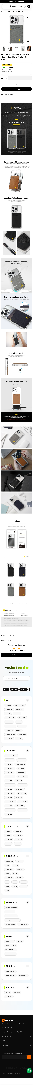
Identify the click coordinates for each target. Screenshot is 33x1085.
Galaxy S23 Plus (22, 810)
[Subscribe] (29, 1057)
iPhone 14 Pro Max (10, 734)
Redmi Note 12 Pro (10, 975)
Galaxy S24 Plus (23, 801)
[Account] (25, 6)
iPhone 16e (17, 713)
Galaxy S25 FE (9, 772)
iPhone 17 (8, 713)
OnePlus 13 (8, 835)
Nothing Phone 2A (10, 924)
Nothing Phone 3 (10, 911)
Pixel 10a (15, 865)
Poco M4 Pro (9, 996)
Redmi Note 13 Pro (10, 971)
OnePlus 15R (18, 831)
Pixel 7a (15, 886)
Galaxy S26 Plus (10, 768)
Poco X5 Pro (17, 992)
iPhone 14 (18, 738)
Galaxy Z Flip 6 (22, 793)
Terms (9, 1076)
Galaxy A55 (9, 797)
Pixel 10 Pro (20, 869)
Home (3, 12)
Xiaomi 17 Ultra (9, 941)
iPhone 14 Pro (22, 734)
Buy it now (16, 89)
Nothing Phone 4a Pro (11, 907)
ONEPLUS (23, 689)
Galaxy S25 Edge (22, 776)
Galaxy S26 (21, 768)
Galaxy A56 (19, 780)
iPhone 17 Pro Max (19, 705)
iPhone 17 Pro (9, 709)
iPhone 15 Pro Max (10, 726)
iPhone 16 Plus (9, 722)
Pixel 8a (15, 882)
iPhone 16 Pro (22, 717)
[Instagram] (7, 1031)
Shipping (15, 1076)
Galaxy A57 (9, 764)
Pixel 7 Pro (23, 886)
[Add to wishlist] (28, 17)
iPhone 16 (18, 722)
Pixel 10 (7, 873)
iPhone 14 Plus (9, 738)
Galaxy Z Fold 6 (10, 793)
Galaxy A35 (18, 797)
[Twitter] (14, 1031)
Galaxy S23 (9, 814)
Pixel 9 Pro (19, 877)
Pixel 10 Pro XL (9, 869)
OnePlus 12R (19, 839)
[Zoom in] (28, 41)
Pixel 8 (7, 886)
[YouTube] (17, 1031)
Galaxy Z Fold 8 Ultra (11, 755)
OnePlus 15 (8, 831)
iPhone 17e (8, 705)
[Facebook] (3, 1031)
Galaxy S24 (9, 805)
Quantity (4, 78)
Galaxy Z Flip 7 (21, 772)
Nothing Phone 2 (23, 924)
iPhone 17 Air (19, 709)
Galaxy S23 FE (19, 805)
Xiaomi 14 (19, 941)
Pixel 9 (7, 882)
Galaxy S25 (9, 789)
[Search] (21, 6)
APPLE (6, 689)
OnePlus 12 (8, 844)
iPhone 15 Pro (22, 726)
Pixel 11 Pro (19, 861)
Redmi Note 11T (23, 975)
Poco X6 (8, 992)
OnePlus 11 (17, 844)
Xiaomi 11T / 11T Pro (10, 949)
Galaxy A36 (9, 780)
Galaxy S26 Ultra (20, 764)
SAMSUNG (14, 689)
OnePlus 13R (9, 839)
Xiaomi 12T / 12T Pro (11, 945)
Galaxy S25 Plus (22, 785)
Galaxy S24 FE (19, 789)
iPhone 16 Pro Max (10, 717)
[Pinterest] (10, 1031)
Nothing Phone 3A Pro (11, 916)
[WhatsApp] (21, 1031)
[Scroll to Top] (30, 1076)
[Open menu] (4, 6)
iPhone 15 (18, 730)
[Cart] (28, 6)
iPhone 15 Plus (9, 730)
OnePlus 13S (18, 835)
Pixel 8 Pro (23, 882)
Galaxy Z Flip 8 (22, 760)
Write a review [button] (16, 655)
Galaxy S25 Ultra (10, 785)
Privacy (4, 1076)
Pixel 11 (7, 865)
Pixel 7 (7, 890)
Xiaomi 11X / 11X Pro (11, 954)
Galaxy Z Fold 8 (10, 760)
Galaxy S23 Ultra (10, 810)
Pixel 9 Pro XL (9, 877)
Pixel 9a (15, 873)
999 (9, 12)
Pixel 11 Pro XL (9, 861)
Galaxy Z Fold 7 (10, 776)
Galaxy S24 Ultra (10, 801)
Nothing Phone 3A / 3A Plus (12, 920)
